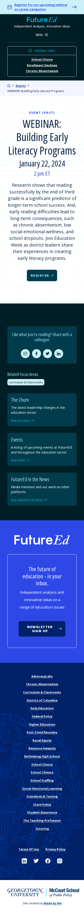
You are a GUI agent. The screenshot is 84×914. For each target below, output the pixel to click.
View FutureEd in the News (27, 500)
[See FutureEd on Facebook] (47, 861)
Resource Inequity (42, 748)
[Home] (8, 85)
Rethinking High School (42, 756)
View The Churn (20, 421)
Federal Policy (42, 716)
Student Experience (42, 812)
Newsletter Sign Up (40, 628)
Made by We (53, 903)
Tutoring (42, 828)
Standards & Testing (42, 796)
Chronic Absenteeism (42, 71)
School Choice (42, 59)
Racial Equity (42, 740)
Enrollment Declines (42, 65)
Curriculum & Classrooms (26, 382)
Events (21, 86)
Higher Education (42, 724)
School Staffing (42, 780)
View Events (18, 460)
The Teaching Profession (42, 820)
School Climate (42, 772)
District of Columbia (42, 700)
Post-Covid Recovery (42, 732)
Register (40, 275)
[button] (42, 35)
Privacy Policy (55, 849)
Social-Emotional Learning (42, 788)
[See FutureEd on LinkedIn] (24, 861)
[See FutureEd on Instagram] (59, 861)
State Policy (42, 804)
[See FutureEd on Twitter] (36, 861)
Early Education (42, 708)
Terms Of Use (29, 849)
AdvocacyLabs (42, 676)
